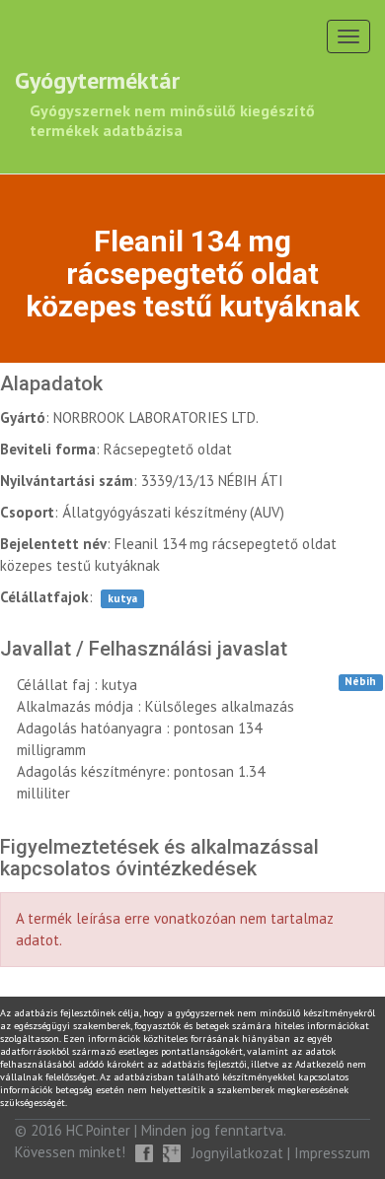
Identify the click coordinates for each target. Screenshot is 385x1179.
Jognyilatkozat (237, 1153)
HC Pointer (98, 1130)
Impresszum (332, 1153)
